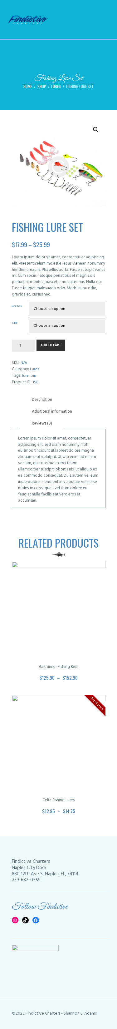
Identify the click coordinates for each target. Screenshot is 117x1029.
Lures (56, 86)
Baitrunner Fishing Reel (58, 667)
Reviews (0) (42, 423)
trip (33, 376)
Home (27, 86)
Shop (41, 86)
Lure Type (17, 306)
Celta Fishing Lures (58, 800)
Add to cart (51, 345)
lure (25, 376)
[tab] (42, 400)
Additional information (52, 411)
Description (42, 399)
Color (14, 323)
